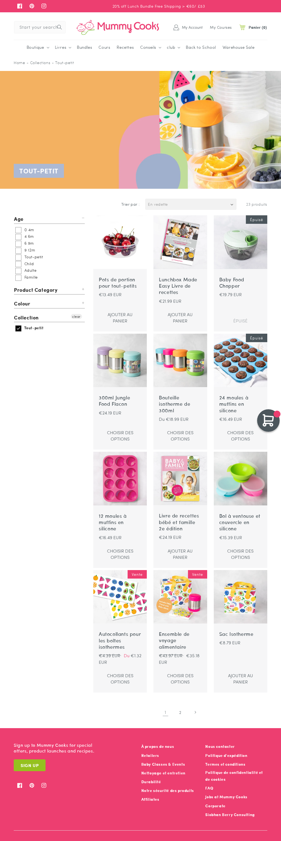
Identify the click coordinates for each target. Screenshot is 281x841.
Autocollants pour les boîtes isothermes (120, 640)
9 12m (29, 250)
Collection (26, 317)
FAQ (209, 788)
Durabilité (151, 782)
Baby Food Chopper (231, 282)
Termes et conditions (225, 764)
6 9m (28, 243)
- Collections (38, 62)
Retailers (150, 755)
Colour (22, 303)
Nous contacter (220, 746)
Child (28, 263)
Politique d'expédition (226, 755)
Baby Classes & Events (163, 764)
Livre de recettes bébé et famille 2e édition (179, 522)
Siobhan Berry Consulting (230, 814)
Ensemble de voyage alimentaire (174, 640)
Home (19, 62)
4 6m (28, 236)
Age (19, 219)
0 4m (28, 229)
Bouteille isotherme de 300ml (174, 404)
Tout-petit (33, 256)
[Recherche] (60, 27)
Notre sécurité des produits (167, 790)
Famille (30, 277)
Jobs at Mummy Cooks (226, 797)
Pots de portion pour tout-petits (118, 282)
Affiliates (150, 799)
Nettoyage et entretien (163, 773)
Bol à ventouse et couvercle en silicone (239, 522)
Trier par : (130, 204)
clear (76, 316)
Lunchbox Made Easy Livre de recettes (178, 286)
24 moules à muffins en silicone (234, 404)
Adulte (29, 270)
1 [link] (165, 712)
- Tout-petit (63, 62)
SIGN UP (30, 765)
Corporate (215, 806)
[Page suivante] (195, 712)
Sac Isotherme (236, 634)
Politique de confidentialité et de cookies (234, 776)
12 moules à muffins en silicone (113, 522)
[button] (37, 47)
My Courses (221, 27)
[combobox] (40, 27)
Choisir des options (120, 435)
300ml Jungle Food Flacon (114, 400)
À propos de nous (157, 746)
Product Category (36, 289)
